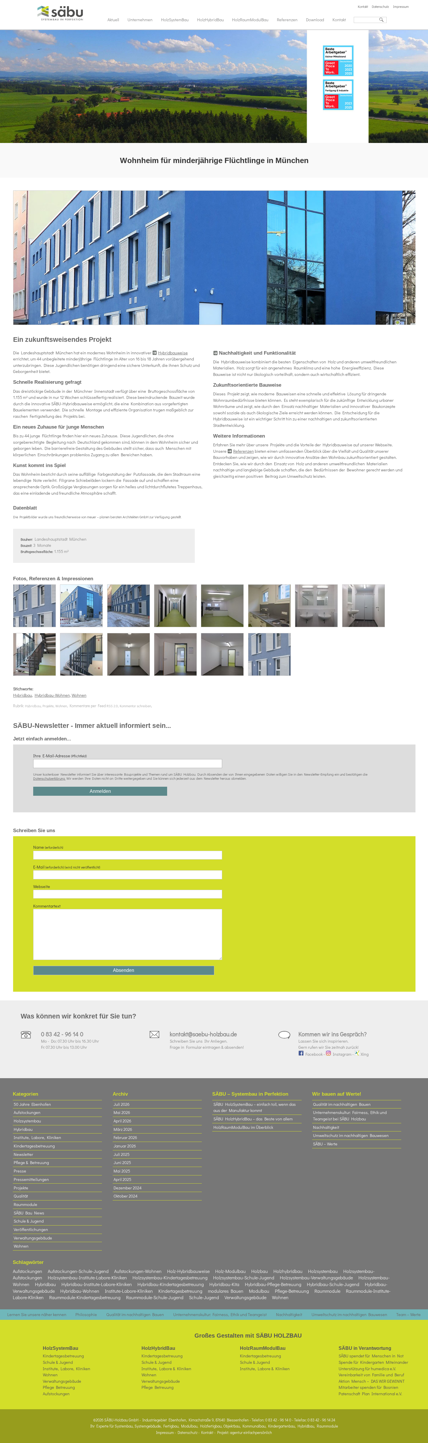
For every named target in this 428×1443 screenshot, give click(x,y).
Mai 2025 (122, 1171)
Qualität (21, 1196)
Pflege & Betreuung (31, 1162)
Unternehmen (140, 19)
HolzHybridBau (210, 19)
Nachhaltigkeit (235, 353)
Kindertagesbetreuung (34, 1146)
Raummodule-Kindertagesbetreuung (85, 1297)
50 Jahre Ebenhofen (32, 1104)
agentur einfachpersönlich (251, 1432)
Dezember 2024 (128, 1188)
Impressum (401, 6)
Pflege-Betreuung (292, 1291)
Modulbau (259, 1291)
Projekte (48, 706)
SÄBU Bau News (29, 1213)
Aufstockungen (27, 1112)
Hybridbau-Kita (224, 1284)
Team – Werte (408, 1314)
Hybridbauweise (173, 353)
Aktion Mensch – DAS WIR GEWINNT (372, 1381)
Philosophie (86, 1314)
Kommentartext (47, 906)
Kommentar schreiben (135, 706)
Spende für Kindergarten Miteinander (373, 1362)
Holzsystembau (27, 1121)
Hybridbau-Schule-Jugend (333, 1284)
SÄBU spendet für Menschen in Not (371, 1356)
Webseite (41, 886)
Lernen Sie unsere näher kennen (36, 1314)
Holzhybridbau (288, 1271)
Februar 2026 (125, 1137)
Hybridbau (22, 695)
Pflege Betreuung (59, 1387)
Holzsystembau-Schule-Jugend (243, 1277)
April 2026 (122, 1121)
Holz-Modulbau (230, 1271)
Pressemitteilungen (31, 1179)
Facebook (313, 1054)
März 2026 (123, 1129)
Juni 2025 (122, 1162)
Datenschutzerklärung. (49, 778)
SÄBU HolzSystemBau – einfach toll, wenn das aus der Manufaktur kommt (254, 1107)
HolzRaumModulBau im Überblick (243, 1127)
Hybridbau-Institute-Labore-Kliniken (96, 1284)
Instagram (341, 1054)
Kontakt (363, 6)
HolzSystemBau (175, 19)
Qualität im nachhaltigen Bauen (342, 1104)
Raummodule (25, 1204)
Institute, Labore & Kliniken (166, 1368)
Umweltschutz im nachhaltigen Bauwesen (351, 1135)
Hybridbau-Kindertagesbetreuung (170, 1284)
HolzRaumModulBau (250, 19)
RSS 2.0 (112, 706)
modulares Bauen (225, 1291)
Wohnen (79, 695)
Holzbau (259, 1271)
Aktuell (113, 19)
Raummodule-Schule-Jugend (154, 1297)
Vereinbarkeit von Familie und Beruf (371, 1374)
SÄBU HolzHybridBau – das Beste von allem (253, 1119)
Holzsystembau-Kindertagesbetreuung (170, 1277)
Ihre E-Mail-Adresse (60, 755)
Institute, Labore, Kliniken (37, 1137)
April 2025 (122, 1179)
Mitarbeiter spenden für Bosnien (368, 1387)
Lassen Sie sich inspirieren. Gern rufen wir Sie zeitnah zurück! (332, 1041)
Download (315, 19)
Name (48, 847)
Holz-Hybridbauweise (188, 1271)
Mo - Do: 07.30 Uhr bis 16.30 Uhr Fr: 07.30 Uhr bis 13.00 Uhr (70, 1041)
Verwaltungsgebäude (33, 1238)
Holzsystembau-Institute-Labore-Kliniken (87, 1277)
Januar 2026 (125, 1146)
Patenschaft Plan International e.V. (370, 1393)
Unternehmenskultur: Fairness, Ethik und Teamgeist (220, 1314)
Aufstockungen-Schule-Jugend (78, 1271)
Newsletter (23, 1154)
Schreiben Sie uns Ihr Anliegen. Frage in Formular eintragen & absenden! (207, 1041)
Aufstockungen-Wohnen (138, 1271)
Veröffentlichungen (31, 1229)
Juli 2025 (122, 1154)
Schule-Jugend (204, 1297)
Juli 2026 (122, 1104)
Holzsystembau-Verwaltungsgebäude (316, 1277)
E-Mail (66, 867)
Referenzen (287, 19)
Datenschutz (380, 6)
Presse (20, 1171)
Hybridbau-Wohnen (52, 695)
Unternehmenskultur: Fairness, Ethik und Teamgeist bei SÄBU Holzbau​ (350, 1116)
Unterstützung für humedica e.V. (367, 1368)
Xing (364, 1054)
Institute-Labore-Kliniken (129, 1291)
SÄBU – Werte (325, 1144)
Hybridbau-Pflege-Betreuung (273, 1284)
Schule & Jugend (29, 1221)
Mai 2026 (122, 1112)
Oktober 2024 (125, 1196)
